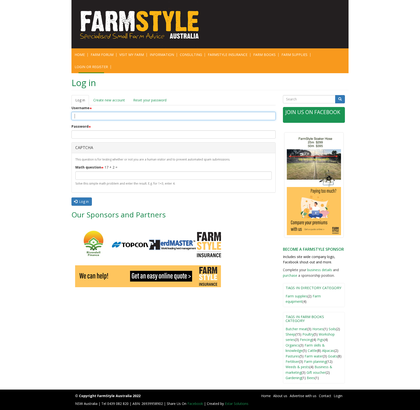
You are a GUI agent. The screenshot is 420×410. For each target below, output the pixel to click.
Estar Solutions (236, 403)
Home (80, 54)
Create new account (109, 100)
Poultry (308, 334)
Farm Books (264, 54)
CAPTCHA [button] (84, 147)
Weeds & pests (297, 367)
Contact (325, 395)
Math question (88, 167)
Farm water (314, 356)
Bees (311, 377)
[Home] (142, 24)
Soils (332, 329)
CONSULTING (191, 54)
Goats (332, 356)
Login (338, 395)
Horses (318, 329)
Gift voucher (316, 372)
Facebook (195, 403)
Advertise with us (303, 395)
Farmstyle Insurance (227, 54)
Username (80, 108)
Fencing (306, 339)
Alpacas (328, 350)
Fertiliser (292, 361)
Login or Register (91, 66)
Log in (82, 101)
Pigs (320, 339)
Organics (292, 345)
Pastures (292, 356)
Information (162, 54)
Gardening (294, 377)
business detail (318, 269)
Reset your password (149, 100)
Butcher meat (296, 329)
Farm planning (315, 361)
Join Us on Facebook (312, 112)
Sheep (290, 334)
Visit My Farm (131, 54)
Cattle (312, 350)
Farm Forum (102, 54)
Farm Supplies (294, 54)
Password (79, 126)
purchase (290, 275)
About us (280, 395)
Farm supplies (296, 296)
